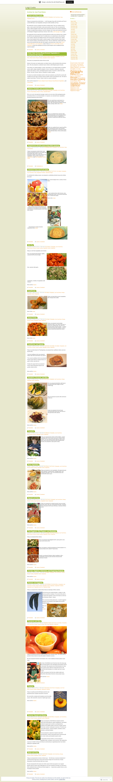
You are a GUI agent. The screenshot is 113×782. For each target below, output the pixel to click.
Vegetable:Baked (47, 91)
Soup (61, 17)
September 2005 (74, 58)
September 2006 (74, 40)
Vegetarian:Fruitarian (41, 172)
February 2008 (74, 22)
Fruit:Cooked (46, 687)
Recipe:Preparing (73, 80)
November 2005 (74, 57)
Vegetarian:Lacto (30, 587)
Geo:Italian (50, 90)
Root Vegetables (33, 464)
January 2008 (74, 24)
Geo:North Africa (54, 584)
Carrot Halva (30, 82)
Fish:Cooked (45, 90)
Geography (50, 17)
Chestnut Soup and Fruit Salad (38, 169)
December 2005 (74, 55)
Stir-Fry (30, 245)
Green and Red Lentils (35, 15)
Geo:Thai (52, 532)
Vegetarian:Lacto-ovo (38, 587)
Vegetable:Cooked (30, 18)
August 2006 (73, 42)
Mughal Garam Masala (47, 80)
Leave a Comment (40, 49)
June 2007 (73, 31)
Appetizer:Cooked (47, 622)
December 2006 (74, 36)
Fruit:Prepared (48, 171)
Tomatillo (31, 431)
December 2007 (74, 26)
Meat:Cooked (32, 57)
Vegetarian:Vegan (49, 172)
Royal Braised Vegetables (58, 80)
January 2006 (74, 54)
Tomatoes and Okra (34, 621)
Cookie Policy (62, 779)
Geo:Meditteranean (48, 147)
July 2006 (73, 44)
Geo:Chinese (47, 246)
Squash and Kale (33, 498)
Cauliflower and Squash (36, 344)
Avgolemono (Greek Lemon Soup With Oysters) (43, 145)
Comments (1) (39, 166)
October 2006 (74, 39)
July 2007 (73, 29)
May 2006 (73, 47)
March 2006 (73, 50)
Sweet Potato (32, 317)
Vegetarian (53, 57)
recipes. (49, 132)
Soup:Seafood (30, 148)
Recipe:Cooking (39, 57)
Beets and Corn (33, 752)
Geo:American (73, 65)
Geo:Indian (52, 56)
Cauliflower (31, 291)
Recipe (28, 91)
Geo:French (45, 17)
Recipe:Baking (33, 91)
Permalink (30, 49)
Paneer (39, 80)
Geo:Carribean (48, 584)
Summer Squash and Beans (37, 715)
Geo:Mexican (47, 432)
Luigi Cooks (30, 8)
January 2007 (74, 34)
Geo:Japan (47, 319)
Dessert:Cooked (46, 56)
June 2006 (73, 45)
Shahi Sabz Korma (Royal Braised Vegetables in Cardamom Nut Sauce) (43, 54)
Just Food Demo (56, 17)
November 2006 (74, 37)
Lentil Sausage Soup (57, 31)
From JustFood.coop (76, 12)
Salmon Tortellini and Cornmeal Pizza (40, 88)
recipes (34, 284)
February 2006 (74, 52)
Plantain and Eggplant (35, 582)
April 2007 (73, 32)
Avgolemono (30, 157)
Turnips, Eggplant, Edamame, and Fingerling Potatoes (45, 571)
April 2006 (73, 49)
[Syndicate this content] (70, 12)
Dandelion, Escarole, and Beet (38, 377)
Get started (69, 2)
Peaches (30, 686)
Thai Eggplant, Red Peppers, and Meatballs (42, 531)
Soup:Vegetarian (37, 500)
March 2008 (73, 21)
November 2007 (74, 27)
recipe (61, 103)
